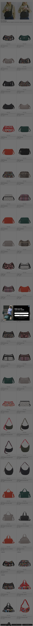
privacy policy (26, 317)
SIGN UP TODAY (21, 315)
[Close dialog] (28, 306)
